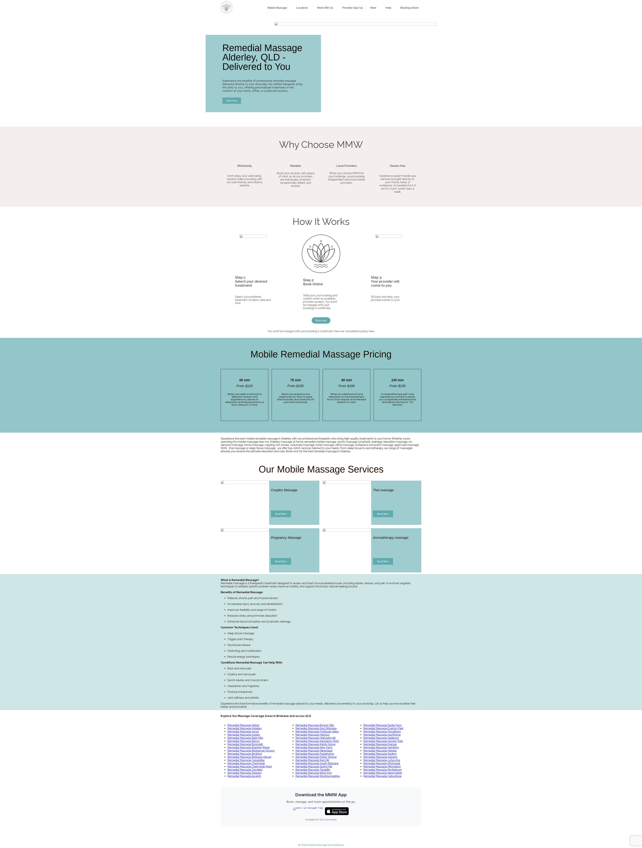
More (373, 7)
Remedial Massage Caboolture (382, 776)
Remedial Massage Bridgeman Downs (251, 750)
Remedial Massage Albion (243, 725)
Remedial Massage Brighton (244, 753)
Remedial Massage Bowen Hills (314, 725)
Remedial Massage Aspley (243, 734)
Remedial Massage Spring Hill (313, 766)
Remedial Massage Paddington (314, 753)
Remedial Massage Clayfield (244, 769)
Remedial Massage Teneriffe (312, 769)
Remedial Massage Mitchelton (382, 766)
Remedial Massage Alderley (244, 728)
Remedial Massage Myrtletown (382, 769)
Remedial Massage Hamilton (381, 747)
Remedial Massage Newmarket (382, 773)
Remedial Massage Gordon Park (383, 741)
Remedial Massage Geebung (381, 738)
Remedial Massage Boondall (245, 744)
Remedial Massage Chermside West (249, 766)
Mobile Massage (277, 7)
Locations (302, 7)
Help (388, 7)
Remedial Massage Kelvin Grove (315, 744)
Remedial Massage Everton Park (383, 728)
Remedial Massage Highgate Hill (315, 738)
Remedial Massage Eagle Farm (382, 725)
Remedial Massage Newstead (313, 750)
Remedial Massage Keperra (380, 757)
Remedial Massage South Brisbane (316, 763)
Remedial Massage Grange (380, 744)
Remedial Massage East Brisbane (316, 728)
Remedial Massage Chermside (246, 763)
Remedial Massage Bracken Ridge (248, 747)
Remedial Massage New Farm (313, 747)
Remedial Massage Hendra (380, 750)
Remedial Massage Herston (312, 734)
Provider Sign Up (352, 7)
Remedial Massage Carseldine (245, 760)
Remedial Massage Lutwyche (381, 760)
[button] (278, 8)
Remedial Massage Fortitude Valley (317, 731)
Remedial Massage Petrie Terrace (316, 757)
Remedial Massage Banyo (243, 741)
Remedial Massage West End (313, 773)
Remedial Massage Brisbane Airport (249, 757)
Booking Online (409, 7)
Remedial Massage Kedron (380, 753)
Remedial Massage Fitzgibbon (382, 731)
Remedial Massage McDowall (381, 763)
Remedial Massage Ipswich (244, 776)
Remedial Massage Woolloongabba (317, 776)
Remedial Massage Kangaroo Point (317, 741)
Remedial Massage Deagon (244, 773)
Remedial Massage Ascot (243, 731)
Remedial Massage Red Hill (312, 760)
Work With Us (325, 7)
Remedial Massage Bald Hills (245, 738)
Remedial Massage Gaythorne (382, 734)
